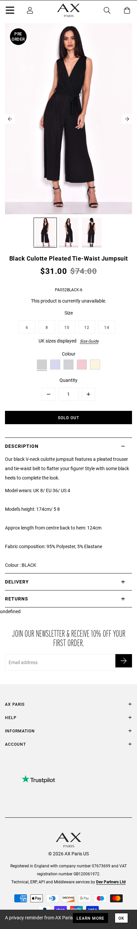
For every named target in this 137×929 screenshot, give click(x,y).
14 (106, 327)
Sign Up (123, 660)
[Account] (30, 10)
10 (66, 327)
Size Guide (89, 341)
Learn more (90, 918)
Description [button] (22, 446)
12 (86, 327)
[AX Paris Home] (68, 10)
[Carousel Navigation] (68, 119)
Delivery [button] (17, 581)
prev (10, 119)
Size (69, 313)
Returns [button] (16, 598)
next (127, 119)
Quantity (68, 380)
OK (121, 918)
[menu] (10, 11)
